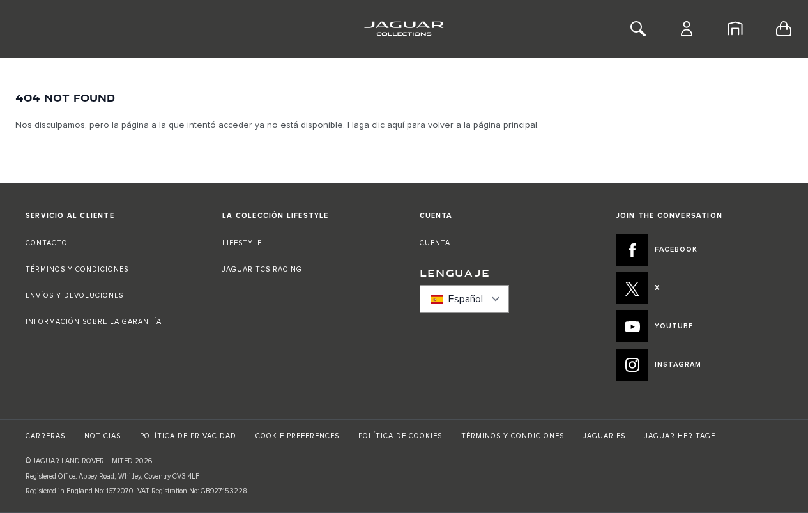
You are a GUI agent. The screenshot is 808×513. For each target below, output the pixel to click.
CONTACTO (48, 243)
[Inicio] (735, 28)
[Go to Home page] (404, 28)
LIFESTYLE (242, 243)
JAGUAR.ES (604, 436)
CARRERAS (45, 436)
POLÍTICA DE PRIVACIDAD (188, 436)
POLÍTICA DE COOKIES (400, 436)
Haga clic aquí (375, 125)
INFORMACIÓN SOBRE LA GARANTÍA (94, 321)
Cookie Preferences (297, 436)
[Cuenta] (686, 28)
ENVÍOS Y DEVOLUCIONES (74, 295)
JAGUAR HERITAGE (679, 436)
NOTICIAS (102, 436)
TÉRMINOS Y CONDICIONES (77, 269)
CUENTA (435, 243)
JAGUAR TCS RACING (262, 269)
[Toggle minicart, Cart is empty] (783, 28)
